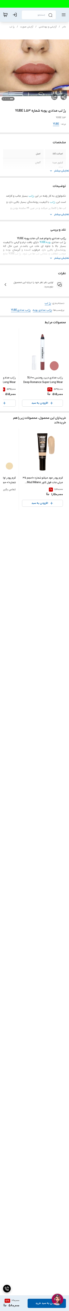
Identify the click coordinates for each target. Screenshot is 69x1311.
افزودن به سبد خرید (46, 1303)
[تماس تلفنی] (7, 1288)
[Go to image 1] (11, 98)
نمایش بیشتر (61, 171)
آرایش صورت (26, 26)
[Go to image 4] (3, 98)
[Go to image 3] (5, 98)
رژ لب (12, 26)
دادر (64, 26)
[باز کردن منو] (63, 15)
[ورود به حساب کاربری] (15, 15)
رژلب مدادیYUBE (21, 310)
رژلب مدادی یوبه (42, 310)
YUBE (56, 124)
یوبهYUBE (45, 242)
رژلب (31, 196)
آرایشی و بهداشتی (48, 26)
